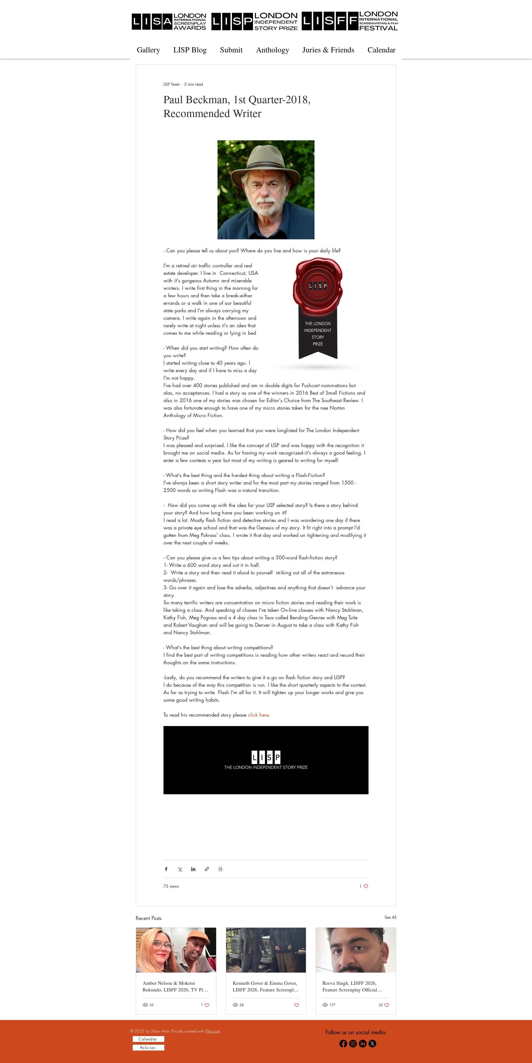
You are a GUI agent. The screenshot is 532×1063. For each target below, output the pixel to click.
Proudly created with (188, 1031)
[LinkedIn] (363, 1043)
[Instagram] (353, 1043)
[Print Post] (220, 869)
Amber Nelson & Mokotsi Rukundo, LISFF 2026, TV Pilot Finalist (175, 986)
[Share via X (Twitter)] (179, 869)
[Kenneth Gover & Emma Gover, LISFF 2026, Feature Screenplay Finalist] (266, 950)
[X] (372, 1043)
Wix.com (212, 1031)
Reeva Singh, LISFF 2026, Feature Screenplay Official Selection (350, 986)
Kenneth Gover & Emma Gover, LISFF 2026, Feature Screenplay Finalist (265, 986)
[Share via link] (206, 869)
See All (390, 917)
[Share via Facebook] (166, 869)
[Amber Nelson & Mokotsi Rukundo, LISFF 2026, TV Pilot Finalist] (176, 950)
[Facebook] (343, 1043)
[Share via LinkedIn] (193, 869)
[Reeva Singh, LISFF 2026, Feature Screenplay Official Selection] (356, 950)
